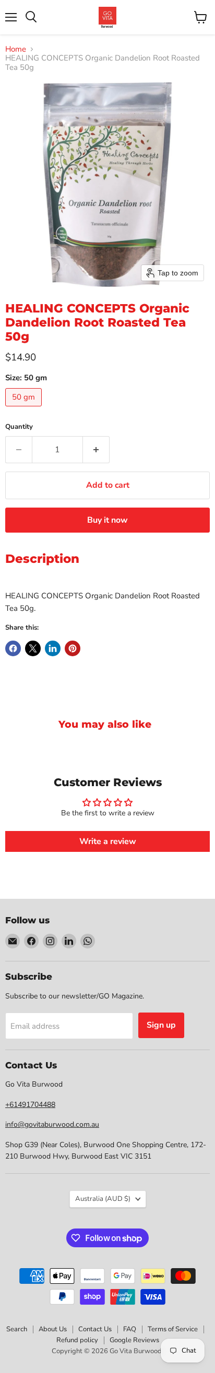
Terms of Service (173, 1329)
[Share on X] (33, 648)
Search (16, 1329)
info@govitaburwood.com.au (52, 1124)
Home (15, 49)
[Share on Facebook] (13, 648)
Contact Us (95, 1329)
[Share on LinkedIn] (53, 648)
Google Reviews (134, 1340)
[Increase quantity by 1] (96, 449)
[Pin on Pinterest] (72, 648)
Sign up (161, 1025)
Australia (102, 1198)
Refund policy (77, 1340)
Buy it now (107, 520)
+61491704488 (30, 1105)
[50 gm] (24, 409)
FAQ (129, 1329)
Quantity (19, 427)
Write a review (107, 841)
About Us (53, 1329)
